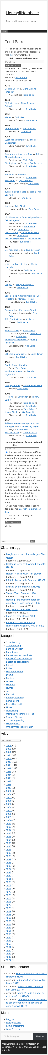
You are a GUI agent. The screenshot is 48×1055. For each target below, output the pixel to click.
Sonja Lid (29, 319)
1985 (8, 866)
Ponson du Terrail (27, 310)
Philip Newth (29, 330)
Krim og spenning (15, 697)
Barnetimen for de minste (19, 655)
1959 (8, 934)
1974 (8, 898)
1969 (8, 911)
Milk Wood (10, 180)
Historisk (10, 684)
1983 (8, 872)
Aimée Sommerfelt (30, 232)
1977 (8, 888)
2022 (8, 752)
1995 (8, 836)
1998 (8, 827)
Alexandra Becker (13, 157)
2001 (8, 817)
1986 (8, 862)
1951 (8, 947)
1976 (8, 892)
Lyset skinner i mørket (15, 139)
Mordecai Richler (26, 299)
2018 (8, 765)
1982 (8, 875)
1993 (8, 843)
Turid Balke (28, 95)
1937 (8, 960)
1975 (8, 895)
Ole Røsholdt (28, 412)
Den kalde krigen (14, 671)
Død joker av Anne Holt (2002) (22, 609)
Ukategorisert (13, 723)
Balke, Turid (21, 77)
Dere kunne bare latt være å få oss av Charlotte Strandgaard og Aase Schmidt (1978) (26, 1002)
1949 (8, 953)
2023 (9, 749)
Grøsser (10, 681)
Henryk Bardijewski (25, 284)
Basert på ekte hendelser (19, 658)
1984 (8, 869)
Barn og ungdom (14, 649)
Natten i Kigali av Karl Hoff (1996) (23, 573)
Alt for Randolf (12, 128)
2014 (8, 775)
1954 (8, 940)
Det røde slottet (12, 250)
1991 (8, 849)
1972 (8, 905)
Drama (9, 675)
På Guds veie (11, 103)
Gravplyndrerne (12, 385)
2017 (8, 768)
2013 (8, 778)
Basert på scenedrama (18, 662)
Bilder (9, 668)
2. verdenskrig (13, 645)
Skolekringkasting (15, 720)
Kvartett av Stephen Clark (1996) (23, 586)
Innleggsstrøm (13, 1022)
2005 (9, 804)
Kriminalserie (12, 701)
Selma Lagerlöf (12, 220)
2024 (9, 745)
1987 (8, 859)
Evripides (19, 117)
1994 (8, 840)
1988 (8, 856)
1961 (8, 931)
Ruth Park (24, 365)
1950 (8, 950)
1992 (8, 846)
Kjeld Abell (19, 206)
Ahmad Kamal (29, 128)
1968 (8, 914)
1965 (8, 921)
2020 (9, 758)
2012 (8, 781)
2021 (8, 755)
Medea (8, 117)
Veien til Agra (11, 232)
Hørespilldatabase (22, 12)
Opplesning (12, 710)
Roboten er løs (12, 330)
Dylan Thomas (26, 180)
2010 (8, 788)
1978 (8, 885)
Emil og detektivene (14, 238)
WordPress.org (13, 1029)
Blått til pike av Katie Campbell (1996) (25, 580)
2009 (9, 791)
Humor (9, 688)
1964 (8, 924)
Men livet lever (12, 432)
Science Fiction (14, 717)
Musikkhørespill (14, 704)
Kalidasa (22, 174)
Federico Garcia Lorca (31, 163)
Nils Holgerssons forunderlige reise (22, 217)
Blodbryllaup (11, 163)
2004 (9, 807)
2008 (9, 794)
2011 (8, 784)
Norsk (9, 707)
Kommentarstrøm (15, 1026)
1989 (8, 853)
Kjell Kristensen (30, 432)
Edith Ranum (37, 354)
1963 (8, 927)
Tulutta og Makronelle (15, 191)
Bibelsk (10, 665)
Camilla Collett (12, 88)
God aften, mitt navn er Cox (18, 154)
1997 (8, 830)
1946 (8, 957)
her (11, 55)
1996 (8, 833)
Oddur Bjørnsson (32, 250)
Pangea (8, 284)
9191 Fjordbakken (13, 319)
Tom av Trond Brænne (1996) (21, 593)
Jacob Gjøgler (12, 412)
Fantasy (10, 678)
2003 (9, 810)
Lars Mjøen (23, 396)
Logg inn (10, 1019)
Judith (8, 206)
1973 (8, 901)
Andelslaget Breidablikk (16, 339)
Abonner (40, 1036)
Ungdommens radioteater (19, 727)
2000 (9, 820)
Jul (7, 691)
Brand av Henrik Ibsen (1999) (21, 616)
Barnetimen (12, 652)
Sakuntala (9, 174)
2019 (8, 762)
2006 (9, 801)
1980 (8, 882)
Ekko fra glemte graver (16, 354)
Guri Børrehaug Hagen (28, 426)
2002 (9, 814)
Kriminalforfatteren (14, 371)
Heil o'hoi (9, 396)
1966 (8, 918)
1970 (8, 908)
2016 (8, 771)
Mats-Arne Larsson (32, 385)
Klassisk (10, 694)
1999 (8, 823)
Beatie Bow (10, 365)
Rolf (37, 154)
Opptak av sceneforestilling (20, 714)
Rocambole (10, 310)
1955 (8, 937)
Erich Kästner (34, 238)
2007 (9, 797)
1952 (8, 944)
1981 (8, 879)
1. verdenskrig (13, 642)
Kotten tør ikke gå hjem (16, 264)
